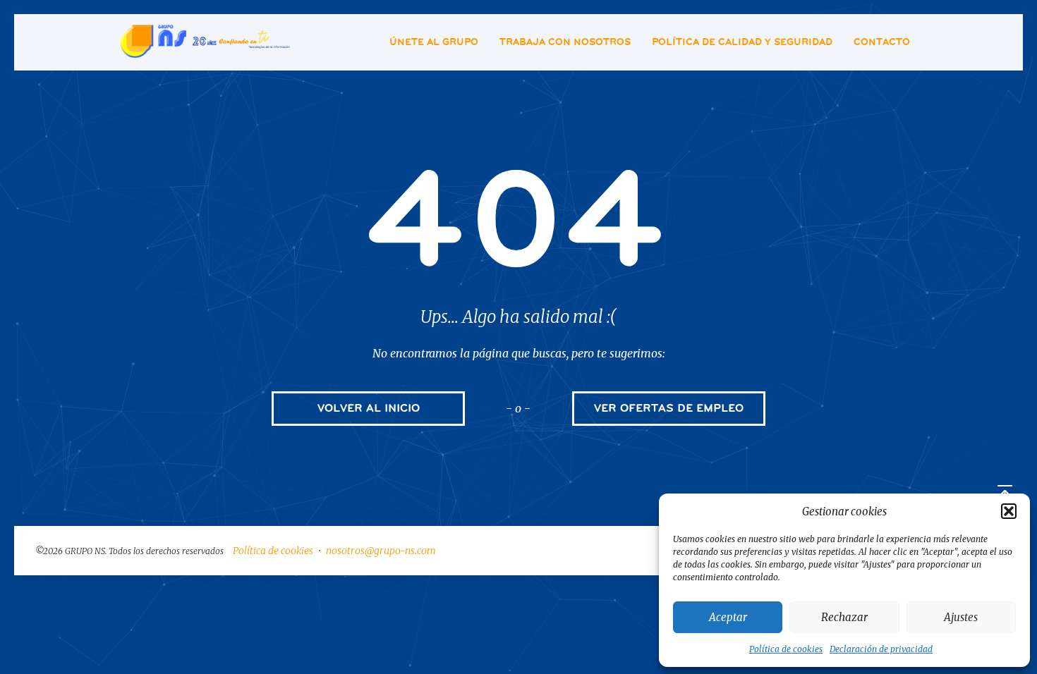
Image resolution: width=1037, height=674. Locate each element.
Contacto (882, 42)
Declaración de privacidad (881, 649)
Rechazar (844, 617)
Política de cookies (786, 649)
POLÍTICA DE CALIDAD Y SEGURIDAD (742, 42)
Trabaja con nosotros (565, 42)
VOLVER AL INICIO (368, 408)
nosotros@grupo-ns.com (381, 550)
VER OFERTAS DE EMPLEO (669, 408)
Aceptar (728, 617)
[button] (1009, 511)
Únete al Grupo (433, 42)
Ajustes (961, 617)
